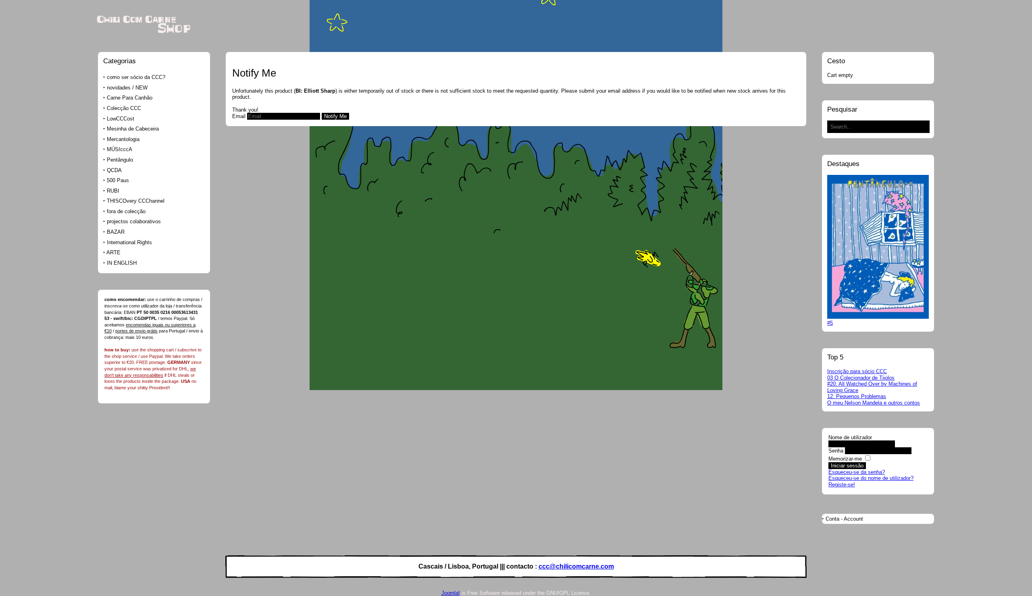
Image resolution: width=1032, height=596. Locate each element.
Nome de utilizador (850, 437)
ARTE (113, 252)
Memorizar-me (845, 459)
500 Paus (118, 180)
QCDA (114, 170)
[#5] (878, 317)
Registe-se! (841, 485)
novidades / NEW (127, 88)
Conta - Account (844, 519)
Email (239, 116)
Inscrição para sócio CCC (857, 371)
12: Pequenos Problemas (856, 396)
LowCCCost (120, 119)
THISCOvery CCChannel (135, 201)
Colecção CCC (124, 108)
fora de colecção (126, 211)
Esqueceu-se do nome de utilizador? (870, 478)
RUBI (113, 191)
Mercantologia (123, 139)
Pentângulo (120, 160)
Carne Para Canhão (129, 98)
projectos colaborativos (134, 221)
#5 (830, 323)
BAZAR (116, 232)
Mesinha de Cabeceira (133, 129)
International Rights (129, 242)
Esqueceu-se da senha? (856, 472)
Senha (835, 451)
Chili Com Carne (136, 19)
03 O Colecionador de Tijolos (861, 378)
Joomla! (450, 593)
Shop (174, 29)
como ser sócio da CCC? (136, 77)
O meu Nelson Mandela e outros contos (873, 403)
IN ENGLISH (122, 263)
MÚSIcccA (119, 149)
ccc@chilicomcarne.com (576, 566)
